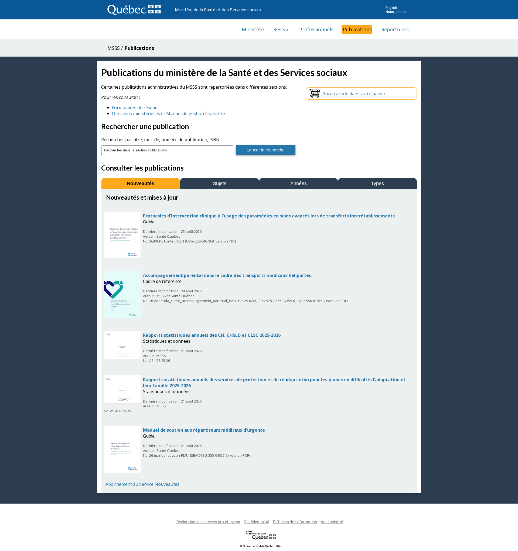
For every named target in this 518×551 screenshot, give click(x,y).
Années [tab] (298, 183)
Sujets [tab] (219, 183)
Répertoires (395, 29)
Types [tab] (377, 183)
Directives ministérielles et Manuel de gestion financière (168, 113)
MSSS (113, 48)
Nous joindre (395, 12)
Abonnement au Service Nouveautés (142, 484)
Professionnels (316, 29)
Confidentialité (256, 522)
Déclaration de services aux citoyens (208, 522)
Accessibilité (332, 522)
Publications (357, 29)
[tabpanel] (259, 340)
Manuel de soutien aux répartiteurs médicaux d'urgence (204, 430)
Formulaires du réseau (135, 107)
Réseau (281, 29)
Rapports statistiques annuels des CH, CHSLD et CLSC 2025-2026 (212, 335)
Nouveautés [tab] (140, 183)
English (391, 8)
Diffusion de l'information (295, 522)
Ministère (253, 29)
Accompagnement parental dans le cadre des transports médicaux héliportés (227, 275)
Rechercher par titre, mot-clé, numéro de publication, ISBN (160, 140)
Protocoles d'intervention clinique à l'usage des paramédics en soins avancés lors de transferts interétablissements (269, 216)
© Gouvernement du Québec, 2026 (261, 546)
